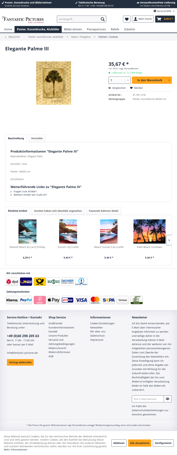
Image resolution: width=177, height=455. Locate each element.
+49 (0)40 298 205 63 (23, 336)
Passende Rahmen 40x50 (103, 210)
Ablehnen (119, 443)
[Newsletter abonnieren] (168, 398)
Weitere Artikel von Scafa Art (30, 194)
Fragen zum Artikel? (24, 191)
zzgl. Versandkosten (128, 68)
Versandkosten (79, 425)
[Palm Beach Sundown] (149, 231)
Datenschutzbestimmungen (148, 410)
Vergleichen (118, 88)
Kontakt (53, 331)
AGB (51, 356)
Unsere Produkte (58, 335)
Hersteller (37, 138)
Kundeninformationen (61, 327)
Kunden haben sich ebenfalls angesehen (58, 210)
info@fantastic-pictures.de (22, 352)
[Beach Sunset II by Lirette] (109, 231)
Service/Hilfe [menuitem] (164, 11)
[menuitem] (81, 19)
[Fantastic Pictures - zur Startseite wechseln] (23, 20)
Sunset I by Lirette (68, 247)
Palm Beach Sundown (149, 247)
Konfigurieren (163, 443)
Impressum (96, 339)
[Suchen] (102, 19)
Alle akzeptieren (139, 443)
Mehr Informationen (15, 449)
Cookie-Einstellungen (102, 323)
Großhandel (55, 323)
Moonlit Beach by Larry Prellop (27, 247)
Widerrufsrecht (57, 348)
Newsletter (96, 327)
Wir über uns (97, 331)
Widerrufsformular (59, 352)
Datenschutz (97, 335)
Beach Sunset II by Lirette (109, 247)
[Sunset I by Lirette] (68, 231)
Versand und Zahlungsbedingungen (62, 342)
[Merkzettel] (127, 19)
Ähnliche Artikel (17, 210)
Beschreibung (16, 138)
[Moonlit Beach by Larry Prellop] (27, 231)
